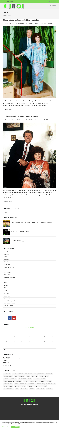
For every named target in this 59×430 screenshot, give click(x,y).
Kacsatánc (42, 381)
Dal (16, 376)
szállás (30, 386)
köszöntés (31, 383)
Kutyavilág (23, 383)
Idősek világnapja (9, 381)
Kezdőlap (5, 15)
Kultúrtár (6, 270)
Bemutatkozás (6, 357)
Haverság (13, 378)
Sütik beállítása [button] (6, 426)
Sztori (23, 386)
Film (5, 256)
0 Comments (49, 23)
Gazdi (46, 376)
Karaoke (49, 381)
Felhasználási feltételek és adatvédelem (12, 359)
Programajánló (8, 298)
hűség (43, 378)
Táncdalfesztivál (9, 388)
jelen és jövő (33, 381)
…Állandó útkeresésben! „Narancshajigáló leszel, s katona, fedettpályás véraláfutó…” (32, 222)
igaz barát (19, 381)
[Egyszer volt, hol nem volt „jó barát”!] (6, 232)
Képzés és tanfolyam (9, 274)
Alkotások (6, 254)
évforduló (49, 388)
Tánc (5, 287)
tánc (44, 386)
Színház (6, 285)
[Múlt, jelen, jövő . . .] (6, 241)
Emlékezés (34, 376)
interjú (26, 381)
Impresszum (6, 362)
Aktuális (32, 23)
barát (14, 373)
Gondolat (6, 378)
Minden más (7, 296)
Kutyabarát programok (9, 303)
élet (38, 388)
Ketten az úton (8, 383)
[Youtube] (54, 1)
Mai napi (37, 23)
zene (17, 388)
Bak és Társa (7, 373)
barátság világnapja (30, 373)
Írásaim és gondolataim (10, 267)
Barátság (20, 373)
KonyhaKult (7, 264)
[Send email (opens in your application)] (55, 1)
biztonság (41, 373)
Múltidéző (6, 280)
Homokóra (36, 378)
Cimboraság (49, 373)
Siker (5, 386)
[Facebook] (50, 1)
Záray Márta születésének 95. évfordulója (21, 20)
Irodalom (6, 259)
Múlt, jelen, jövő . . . (16, 240)
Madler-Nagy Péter (9, 23)
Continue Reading (9, 110)
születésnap (37, 386)
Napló (5, 282)
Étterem (32, 388)
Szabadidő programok (9, 301)
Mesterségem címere (9, 277)
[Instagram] (52, 1)
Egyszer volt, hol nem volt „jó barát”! (20, 231)
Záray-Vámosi (24, 388)
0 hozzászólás (23, 224)
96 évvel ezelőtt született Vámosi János (20, 116)
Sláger (11, 386)
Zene (42, 23)
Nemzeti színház (50, 383)
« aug (4, 349)
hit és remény (22, 378)
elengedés (22, 376)
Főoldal (5, 360)
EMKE (28, 376)
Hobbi (29, 378)
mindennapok (40, 383)
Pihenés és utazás (8, 305)
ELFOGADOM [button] (15, 426)
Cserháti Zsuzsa (8, 376)
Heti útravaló (7, 272)
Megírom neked (7, 365)
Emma (41, 376)
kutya (16, 383)
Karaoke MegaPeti (7, 364)
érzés (42, 388)
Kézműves (6, 261)
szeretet (17, 386)
